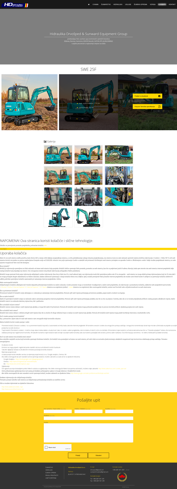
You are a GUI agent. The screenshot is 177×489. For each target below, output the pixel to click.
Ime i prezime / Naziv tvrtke (55, 409)
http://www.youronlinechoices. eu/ (13, 389)
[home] (89, 4)
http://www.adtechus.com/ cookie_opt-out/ (112, 369)
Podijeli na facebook (141, 96)
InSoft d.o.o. (125, 487)
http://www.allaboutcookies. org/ (12, 387)
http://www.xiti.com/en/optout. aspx (18, 364)
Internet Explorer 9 (19, 287)
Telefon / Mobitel (82, 409)
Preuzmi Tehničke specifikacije (145, 106)
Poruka (46, 422)
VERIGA (153, 4)
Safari (71, 287)
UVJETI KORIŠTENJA (50, 478)
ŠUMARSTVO (106, 4)
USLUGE (128, 4)
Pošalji (78, 455)
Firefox (9, 287)
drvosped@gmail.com (97, 470)
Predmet (49, 415)
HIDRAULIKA (117, 4)
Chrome (3, 287)
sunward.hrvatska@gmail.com (99, 472)
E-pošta (110, 409)
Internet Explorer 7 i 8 (34, 287)
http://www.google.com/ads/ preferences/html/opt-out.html (90, 373)
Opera (44, 287)
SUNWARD (162, 4)
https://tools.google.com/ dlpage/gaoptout (29, 359)
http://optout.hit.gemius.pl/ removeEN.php (23, 361)
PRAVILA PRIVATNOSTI (51, 475)
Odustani (98, 455)
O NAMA (95, 4)
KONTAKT (172, 4)
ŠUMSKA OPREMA (140, 4)
